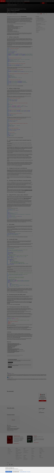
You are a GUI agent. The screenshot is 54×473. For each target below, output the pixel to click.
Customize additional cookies (23, 471)
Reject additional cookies (16, 471)
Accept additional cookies (9, 471)
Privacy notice (28, 471)
